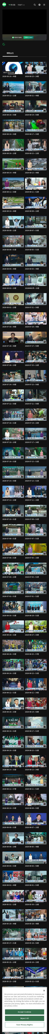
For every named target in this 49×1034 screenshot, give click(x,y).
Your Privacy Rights (24, 1025)
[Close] (44, 990)
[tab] (10, 53)
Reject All (24, 1018)
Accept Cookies (24, 1012)
